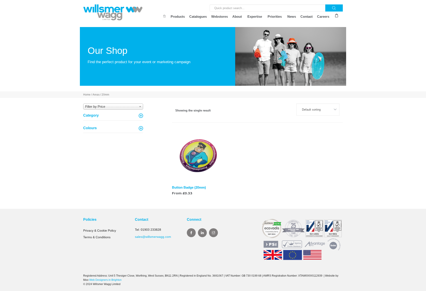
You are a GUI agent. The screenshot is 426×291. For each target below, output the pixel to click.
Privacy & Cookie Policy (99, 230)
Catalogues (198, 16)
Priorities (275, 16)
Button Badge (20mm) (189, 187)
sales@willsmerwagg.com (153, 236)
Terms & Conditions (96, 237)
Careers (323, 16)
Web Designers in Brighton (105, 279)
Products (178, 16)
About (237, 16)
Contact (306, 16)
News (291, 16)
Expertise (254, 16)
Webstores (219, 16)
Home (87, 94)
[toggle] (141, 115)
